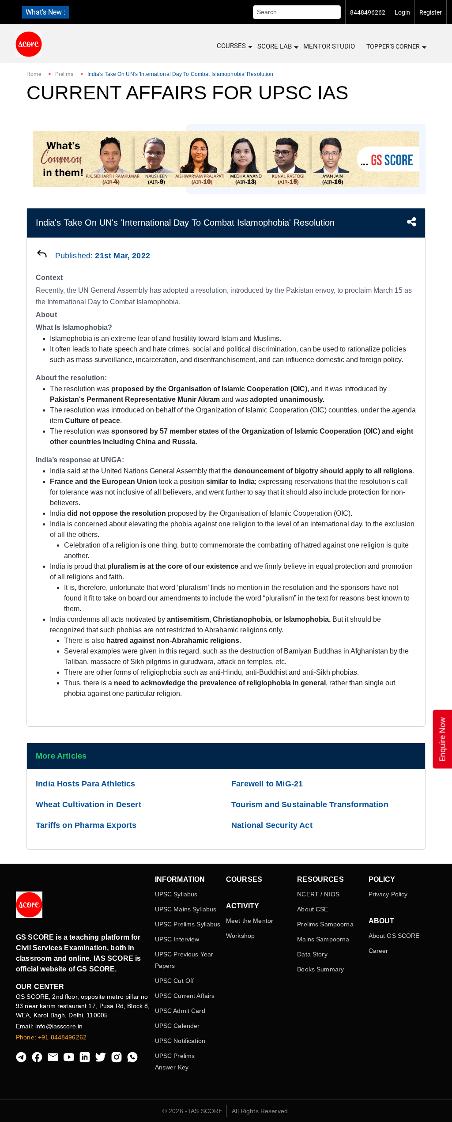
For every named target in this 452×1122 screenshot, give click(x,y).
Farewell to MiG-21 (267, 783)
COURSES (231, 46)
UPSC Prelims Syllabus (188, 924)
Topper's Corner (393, 46)
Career (378, 950)
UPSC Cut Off (174, 980)
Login (402, 12)
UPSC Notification (180, 1040)
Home (33, 74)
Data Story (312, 954)
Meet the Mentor (249, 920)
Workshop (240, 935)
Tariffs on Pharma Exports (86, 825)
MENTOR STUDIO (329, 46)
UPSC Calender (177, 1025)
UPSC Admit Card (180, 1010)
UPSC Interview (177, 939)
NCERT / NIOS (318, 894)
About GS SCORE (394, 935)
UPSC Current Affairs (185, 995)
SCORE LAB (274, 46)
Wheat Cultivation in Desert (88, 804)
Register (430, 12)
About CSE (312, 909)
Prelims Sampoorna (325, 924)
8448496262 (367, 12)
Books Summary (320, 969)
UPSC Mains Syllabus (186, 909)
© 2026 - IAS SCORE (192, 1110)
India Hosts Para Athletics (86, 783)
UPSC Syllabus (176, 894)
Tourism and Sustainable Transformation (309, 804)
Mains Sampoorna (323, 939)
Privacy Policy (388, 894)
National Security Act (272, 825)
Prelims (64, 74)
